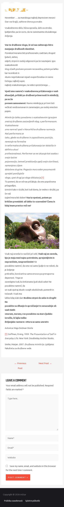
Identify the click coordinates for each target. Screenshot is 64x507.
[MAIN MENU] (57, 7)
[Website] (32, 458)
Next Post (45, 363)
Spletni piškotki (32, 500)
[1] (42, 177)
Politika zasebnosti (13, 500)
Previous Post (20, 364)
